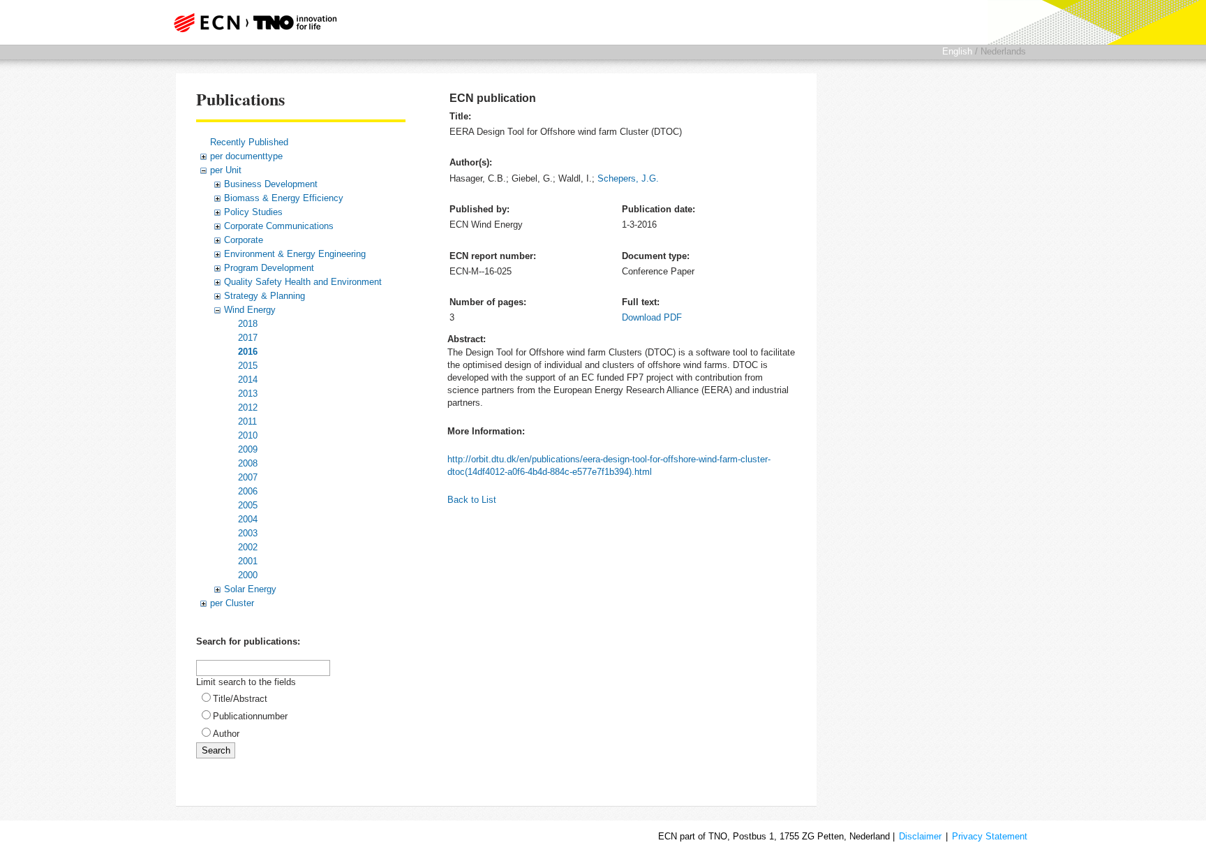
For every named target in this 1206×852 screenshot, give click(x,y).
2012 (248, 407)
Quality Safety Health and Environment (303, 282)
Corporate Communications (279, 226)
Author (226, 733)
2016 (248, 351)
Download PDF (652, 317)
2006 (248, 491)
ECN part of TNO (250, 22)
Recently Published (249, 142)
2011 (247, 421)
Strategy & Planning (264, 296)
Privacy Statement (989, 836)
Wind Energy (250, 309)
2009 (248, 449)
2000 (248, 575)
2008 (248, 463)
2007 (248, 477)
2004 (248, 519)
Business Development (271, 184)
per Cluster (232, 603)
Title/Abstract (240, 698)
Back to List (471, 499)
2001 (248, 561)
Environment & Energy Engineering (295, 254)
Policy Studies (253, 212)
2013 (248, 393)
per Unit (225, 170)
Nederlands (1003, 51)
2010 (248, 435)
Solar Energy (250, 589)
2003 (248, 533)
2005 (248, 505)
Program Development (269, 268)
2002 (248, 547)
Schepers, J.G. (628, 178)
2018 (248, 323)
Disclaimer (920, 836)
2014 (248, 379)
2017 (248, 337)
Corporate (243, 240)
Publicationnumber (250, 716)
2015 (248, 365)
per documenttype (246, 156)
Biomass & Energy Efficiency (283, 198)
